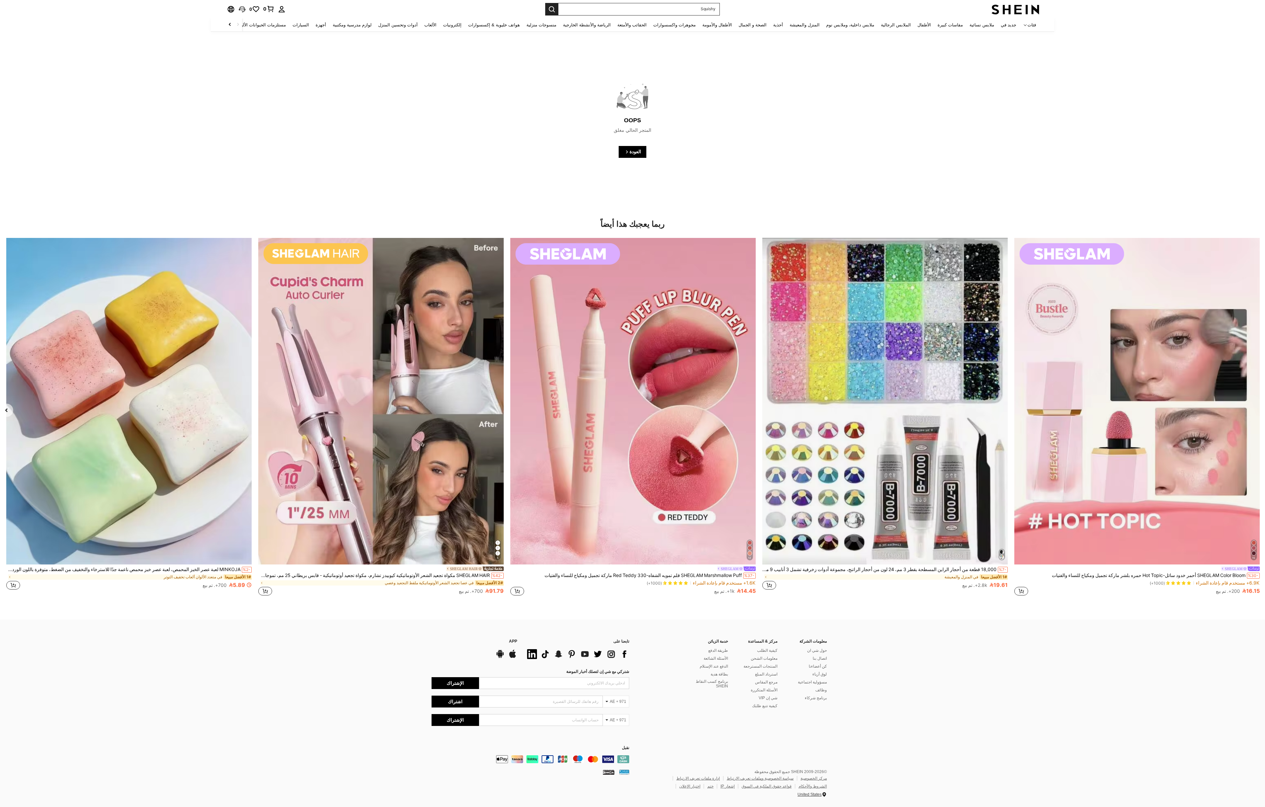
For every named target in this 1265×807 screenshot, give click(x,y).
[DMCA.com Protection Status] (608, 772)
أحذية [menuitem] (778, 24)
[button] (242, 9)
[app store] (512, 657)
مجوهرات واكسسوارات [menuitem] (674, 24)
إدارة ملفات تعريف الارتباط (698, 778)
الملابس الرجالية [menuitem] (896, 24)
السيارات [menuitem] (301, 24)
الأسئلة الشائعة (716, 658)
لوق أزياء (819, 674)
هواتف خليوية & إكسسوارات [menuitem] (494, 24)
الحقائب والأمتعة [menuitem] (632, 24)
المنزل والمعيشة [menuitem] (805, 24)
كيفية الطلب (767, 650)
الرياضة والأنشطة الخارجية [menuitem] (587, 24)
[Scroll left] (238, 24)
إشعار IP (727, 786)
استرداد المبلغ (766, 674)
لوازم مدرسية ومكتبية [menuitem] (352, 24)
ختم (710, 786)
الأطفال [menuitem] (924, 24)
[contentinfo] (530, 759)
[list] (576, 654)
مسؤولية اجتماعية (812, 682)
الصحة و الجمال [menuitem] (753, 24)
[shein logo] (1015, 9)
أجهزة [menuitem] (321, 24)
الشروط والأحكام (813, 786)
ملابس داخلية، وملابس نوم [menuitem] (850, 24)
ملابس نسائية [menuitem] (982, 24)
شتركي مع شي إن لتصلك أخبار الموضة (597, 671)
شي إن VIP (768, 698)
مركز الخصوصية (814, 778)
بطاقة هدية (719, 674)
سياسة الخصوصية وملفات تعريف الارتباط (760, 778)
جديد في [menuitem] (1008, 24)
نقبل (625, 748)
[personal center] (282, 9)
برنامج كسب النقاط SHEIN (712, 683)
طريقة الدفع (718, 650)
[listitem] (1137, 417)
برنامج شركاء (816, 698)
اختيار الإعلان (689, 786)
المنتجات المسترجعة (760, 666)
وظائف (821, 690)
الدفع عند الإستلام (714, 666)
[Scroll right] (230, 24)
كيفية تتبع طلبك (764, 706)
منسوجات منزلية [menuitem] (541, 24)
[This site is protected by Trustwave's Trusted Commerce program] (624, 772)
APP (513, 641)
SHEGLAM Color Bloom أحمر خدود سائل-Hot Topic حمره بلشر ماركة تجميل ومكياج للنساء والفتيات (1155, 575)
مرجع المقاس (766, 682)
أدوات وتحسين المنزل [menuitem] (398, 24)
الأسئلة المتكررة (764, 690)
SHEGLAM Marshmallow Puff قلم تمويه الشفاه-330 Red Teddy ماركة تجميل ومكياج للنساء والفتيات (649, 575)
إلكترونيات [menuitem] (452, 24)
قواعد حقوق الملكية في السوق (767, 786)
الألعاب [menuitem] (430, 24)
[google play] (500, 657)
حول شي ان (817, 650)
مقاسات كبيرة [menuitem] (950, 24)
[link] (268, 9)
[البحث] (551, 9)
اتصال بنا (820, 658)
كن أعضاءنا (818, 666)
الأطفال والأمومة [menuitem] (717, 24)
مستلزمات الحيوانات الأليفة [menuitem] (261, 24)
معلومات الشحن (764, 658)
